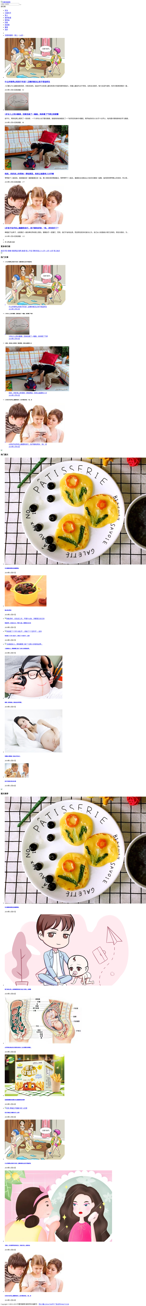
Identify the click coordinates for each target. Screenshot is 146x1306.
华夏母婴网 (9, 35)
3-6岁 (21, 35)
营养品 (7, 20)
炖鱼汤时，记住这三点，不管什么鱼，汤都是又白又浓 (18, 623)
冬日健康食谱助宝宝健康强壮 (12, 568)
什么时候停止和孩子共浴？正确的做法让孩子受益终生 (18, 1163)
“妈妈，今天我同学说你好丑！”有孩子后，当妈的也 (17, 1245)
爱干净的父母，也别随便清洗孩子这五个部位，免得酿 (18, 989)
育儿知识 (57, 251)
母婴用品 (15, 251)
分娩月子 (8, 13)
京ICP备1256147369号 (46, 1304)
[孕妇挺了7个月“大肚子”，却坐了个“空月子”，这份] (23, 631)
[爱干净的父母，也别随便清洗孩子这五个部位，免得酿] (68, 985)
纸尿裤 (7, 25)
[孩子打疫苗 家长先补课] (17, 777)
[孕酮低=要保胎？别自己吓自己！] (33, 752)
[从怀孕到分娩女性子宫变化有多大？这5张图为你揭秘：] (43, 1043)
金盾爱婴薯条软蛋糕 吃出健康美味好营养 (15, 1099)
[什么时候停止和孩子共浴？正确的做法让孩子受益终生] (35, 1159)
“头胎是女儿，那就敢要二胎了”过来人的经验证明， (17, 648)
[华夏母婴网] (5, 2)
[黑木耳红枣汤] (25, 606)
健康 (9, 251)
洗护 (6, 29)
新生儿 (38, 251)
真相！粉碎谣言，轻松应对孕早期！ (13, 702)
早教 (34, 251)
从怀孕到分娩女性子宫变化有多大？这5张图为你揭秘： (18, 1047)
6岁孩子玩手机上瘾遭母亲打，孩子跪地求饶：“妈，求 (18, 1295)
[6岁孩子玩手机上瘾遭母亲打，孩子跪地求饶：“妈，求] (34, 1291)
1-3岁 (47, 251)
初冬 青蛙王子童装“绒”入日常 (12, 1112)
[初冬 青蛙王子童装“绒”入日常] (16, 1108)
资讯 (2, 251)
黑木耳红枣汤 (8, 610)
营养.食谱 (21, 251)
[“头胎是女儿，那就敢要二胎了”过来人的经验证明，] (24, 644)
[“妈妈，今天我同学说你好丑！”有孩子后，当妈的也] (58, 1241)
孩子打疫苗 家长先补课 (10, 781)
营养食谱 (8, 18)
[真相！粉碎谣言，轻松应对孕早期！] (33, 698)
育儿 (6, 15)
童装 (6, 27)
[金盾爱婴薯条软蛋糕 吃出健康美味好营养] (34, 1095)
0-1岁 (43, 251)
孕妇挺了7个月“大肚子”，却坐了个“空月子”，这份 (17, 635)
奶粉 (6, 22)
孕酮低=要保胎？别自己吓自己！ (13, 756)
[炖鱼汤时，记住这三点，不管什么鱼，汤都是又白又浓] (24, 618)
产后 (30, 251)
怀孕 (6, 10)
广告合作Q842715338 (61, 1304)
